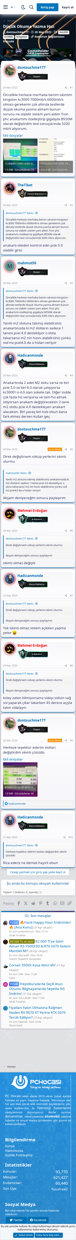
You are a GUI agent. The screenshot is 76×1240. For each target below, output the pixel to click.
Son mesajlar (40, 915)
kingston (21, 36)
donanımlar (14, 1116)
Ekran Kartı (15, 1025)
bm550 (64, 32)
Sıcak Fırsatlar (17, 935)
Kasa (12, 978)
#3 (71, 283)
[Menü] (5, 7)
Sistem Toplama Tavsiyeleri (25, 959)
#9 (71, 740)
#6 (71, 530)
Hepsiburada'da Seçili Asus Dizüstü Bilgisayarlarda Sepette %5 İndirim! (37, 988)
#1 (71, 87)
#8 (71, 665)
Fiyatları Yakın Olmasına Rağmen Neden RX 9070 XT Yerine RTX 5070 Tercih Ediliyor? (37, 1012)
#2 (71, 205)
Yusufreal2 (59, 1189)
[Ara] (31, 7)
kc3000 (8, 36)
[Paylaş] (66, 87)
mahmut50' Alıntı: (16, 473)
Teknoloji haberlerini (54, 1108)
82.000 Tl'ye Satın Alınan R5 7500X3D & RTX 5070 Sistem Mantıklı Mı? (40, 946)
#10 (71, 837)
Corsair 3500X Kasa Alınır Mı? (32, 965)
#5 (71, 449)
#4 (71, 375)
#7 (71, 595)
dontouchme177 (17, 32)
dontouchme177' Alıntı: (20, 213)
